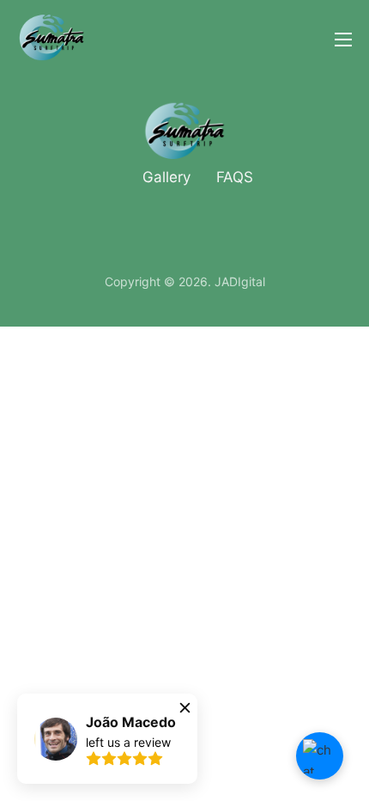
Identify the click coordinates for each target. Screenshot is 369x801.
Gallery (166, 177)
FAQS (234, 177)
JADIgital (240, 281)
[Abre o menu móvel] (343, 39)
